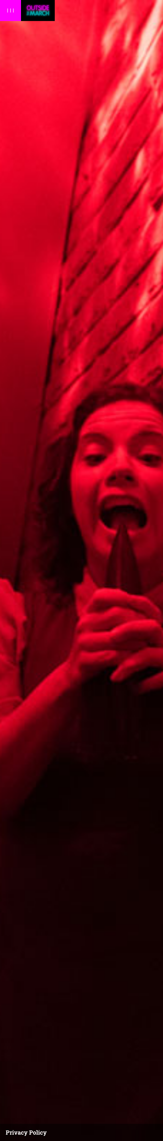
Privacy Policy (26, 1132)
